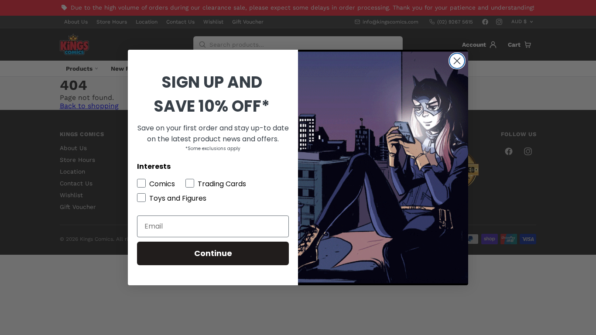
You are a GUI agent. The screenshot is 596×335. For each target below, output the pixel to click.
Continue (213, 253)
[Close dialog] (457, 60)
